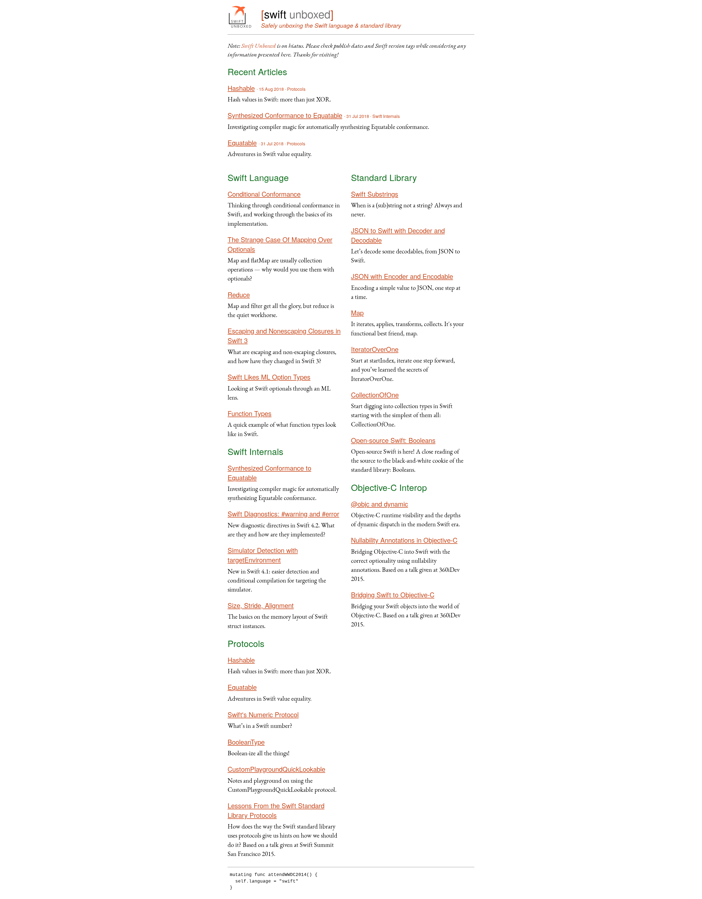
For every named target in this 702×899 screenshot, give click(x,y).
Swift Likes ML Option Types (269, 376)
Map (357, 312)
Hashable (241, 88)
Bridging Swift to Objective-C (392, 594)
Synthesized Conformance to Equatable (285, 115)
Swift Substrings (374, 194)
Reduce (239, 294)
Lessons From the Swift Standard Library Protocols (276, 810)
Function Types (249, 413)
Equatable (242, 142)
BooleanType (246, 742)
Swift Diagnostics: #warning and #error (283, 513)
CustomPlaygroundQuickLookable (276, 769)
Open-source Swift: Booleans (393, 440)
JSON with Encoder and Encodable (402, 276)
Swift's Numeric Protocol (263, 714)
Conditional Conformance (264, 194)
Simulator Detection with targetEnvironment (263, 554)
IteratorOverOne (374, 349)
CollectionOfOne (375, 394)
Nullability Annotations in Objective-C (404, 540)
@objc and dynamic (379, 503)
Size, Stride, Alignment (261, 605)
